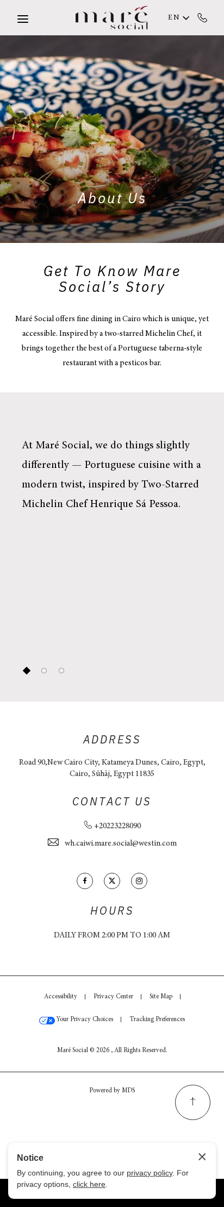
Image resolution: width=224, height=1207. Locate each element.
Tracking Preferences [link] (157, 1019)
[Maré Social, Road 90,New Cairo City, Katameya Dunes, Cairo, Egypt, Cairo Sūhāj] (112, 17)
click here (89, 1184)
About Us (112, 199)
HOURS (112, 911)
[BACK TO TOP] (192, 1102)
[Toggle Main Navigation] (22, 19)
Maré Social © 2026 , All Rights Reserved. (112, 1050)
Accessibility (60, 996)
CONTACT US (112, 802)
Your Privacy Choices (84, 1019)
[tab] (26, 670)
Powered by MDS (112, 1090)
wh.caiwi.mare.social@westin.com (121, 844)
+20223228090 (202, 17)
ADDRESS (112, 740)
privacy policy (149, 1172)
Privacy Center (113, 996)
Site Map (161, 996)
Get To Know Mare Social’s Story (112, 280)
